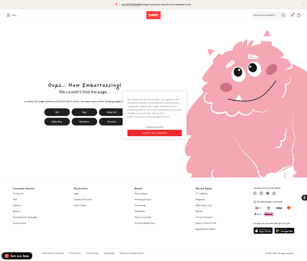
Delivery (17, 205)
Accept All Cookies (154, 133)
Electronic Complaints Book (131, 253)
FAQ (15, 199)
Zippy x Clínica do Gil (206, 223)
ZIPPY (270, 253)
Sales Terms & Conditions (53, 253)
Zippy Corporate (143, 217)
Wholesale (140, 211)
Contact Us (18, 193)
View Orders (80, 205)
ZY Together (202, 193)
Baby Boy (57, 121)
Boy (84, 112)
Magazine (200, 199)
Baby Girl (112, 112)
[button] (269, 15)
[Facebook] (254, 193)
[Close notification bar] (303, 5)
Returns (16, 211)
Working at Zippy (143, 199)
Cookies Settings (154, 127)
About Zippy (141, 193)
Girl (57, 112)
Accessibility (109, 253)
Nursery (111, 121)
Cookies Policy (92, 253)
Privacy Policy (75, 253)
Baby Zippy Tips (204, 205)
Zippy (9, 25)
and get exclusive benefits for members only (156, 4)
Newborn (84, 121)
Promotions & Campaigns (25, 217)
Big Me (199, 211)
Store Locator (19, 223)
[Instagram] (261, 193)
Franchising (140, 205)
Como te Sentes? (204, 217)
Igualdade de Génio (205, 229)
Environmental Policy (145, 223)
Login (76, 193)
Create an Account (83, 199)
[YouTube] (267, 193)
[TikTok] (274, 193)
